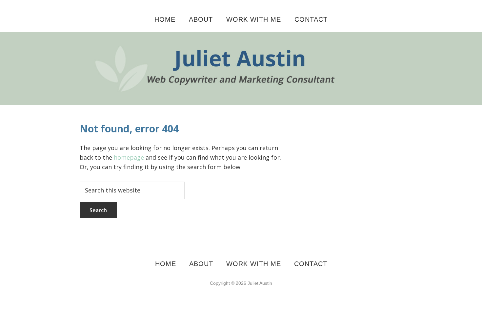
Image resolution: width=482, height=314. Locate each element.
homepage (129, 157)
